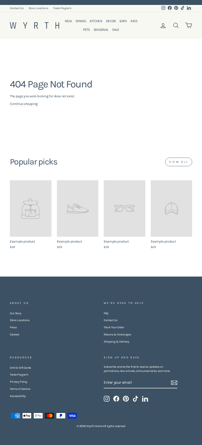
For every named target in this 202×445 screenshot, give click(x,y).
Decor (111, 21)
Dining (81, 21)
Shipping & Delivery (116, 341)
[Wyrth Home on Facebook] (116, 399)
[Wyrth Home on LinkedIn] (145, 399)
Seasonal (101, 30)
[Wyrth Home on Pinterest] (126, 399)
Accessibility (18, 396)
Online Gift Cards (20, 367)
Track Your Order (114, 327)
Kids (134, 21)
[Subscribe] (174, 383)
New (68, 21)
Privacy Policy (18, 381)
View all (178, 162)
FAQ (106, 313)
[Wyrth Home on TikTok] (135, 399)
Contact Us (17, 8)
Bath (123, 21)
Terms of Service (20, 389)
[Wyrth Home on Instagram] (107, 399)
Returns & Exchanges (117, 334)
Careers (14, 334)
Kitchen (96, 21)
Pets (86, 30)
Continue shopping (24, 104)
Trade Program (62, 8)
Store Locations (38, 8)
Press (13, 327)
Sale (115, 30)
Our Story (15, 313)
